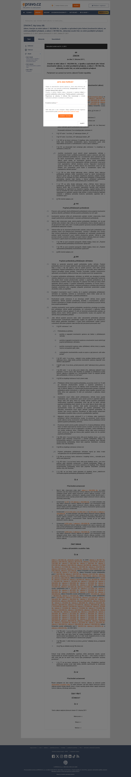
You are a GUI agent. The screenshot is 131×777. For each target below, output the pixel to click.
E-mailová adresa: (51, 103)
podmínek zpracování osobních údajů (68, 111)
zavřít (82, 123)
